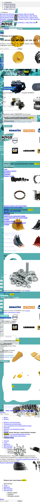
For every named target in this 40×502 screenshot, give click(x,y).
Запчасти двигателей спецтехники (15, 184)
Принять (16, 462)
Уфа (31, 19)
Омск (31, 15)
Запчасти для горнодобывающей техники (15, 201)
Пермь (35, 15)
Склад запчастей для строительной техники (15, 196)
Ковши (6, 187)
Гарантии (10, 494)
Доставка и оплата (13, 496)
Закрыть (2, 412)
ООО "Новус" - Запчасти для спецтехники (20, 410)
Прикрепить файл (8, 114)
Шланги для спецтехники (12, 189)
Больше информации (6, 462)
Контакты (7, 162)
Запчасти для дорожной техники (14, 194)
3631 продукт (8, 483)
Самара (31, 17)
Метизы (6, 191)
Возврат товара (12, 492)
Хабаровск (36, 19)
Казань (32, 14)
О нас (5, 159)
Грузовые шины (9, 199)
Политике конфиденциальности (26, 459)
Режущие (7, 192)
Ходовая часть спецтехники (13, 186)
